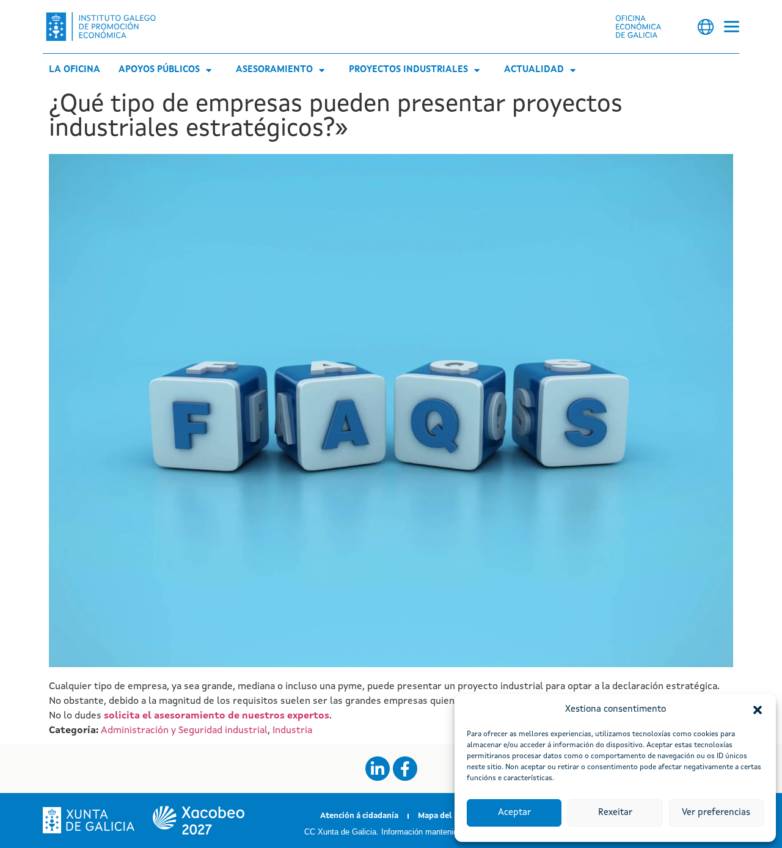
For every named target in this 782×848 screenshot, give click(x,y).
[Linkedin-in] (377, 768)
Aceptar (514, 812)
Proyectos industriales (408, 70)
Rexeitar (615, 812)
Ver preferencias (716, 812)
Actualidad (534, 70)
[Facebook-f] (405, 768)
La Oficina (74, 70)
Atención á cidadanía (359, 816)
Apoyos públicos (159, 70)
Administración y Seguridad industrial (184, 731)
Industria (292, 731)
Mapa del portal (448, 816)
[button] (757, 710)
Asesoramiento (274, 70)
